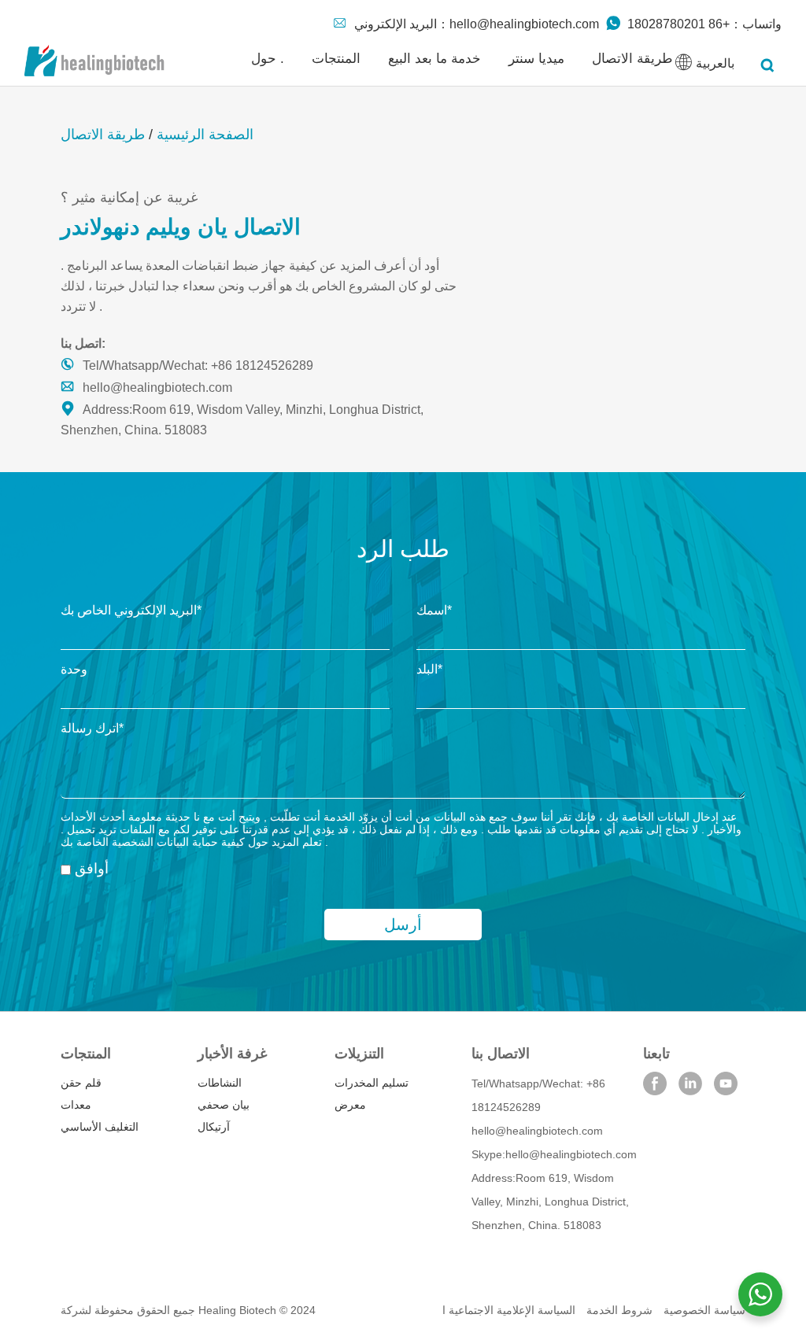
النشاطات (220, 1082)
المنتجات (336, 58)
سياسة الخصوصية (704, 1310)
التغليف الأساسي (100, 1126)
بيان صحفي (224, 1104)
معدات (76, 1104)
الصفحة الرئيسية (205, 134)
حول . (267, 58)
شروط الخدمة (619, 1310)
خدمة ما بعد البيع (434, 58)
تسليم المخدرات (372, 1082)
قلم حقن (81, 1082)
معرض (350, 1104)
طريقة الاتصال (632, 58)
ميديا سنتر (536, 58)
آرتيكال (214, 1126)
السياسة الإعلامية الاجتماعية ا (508, 1310)
